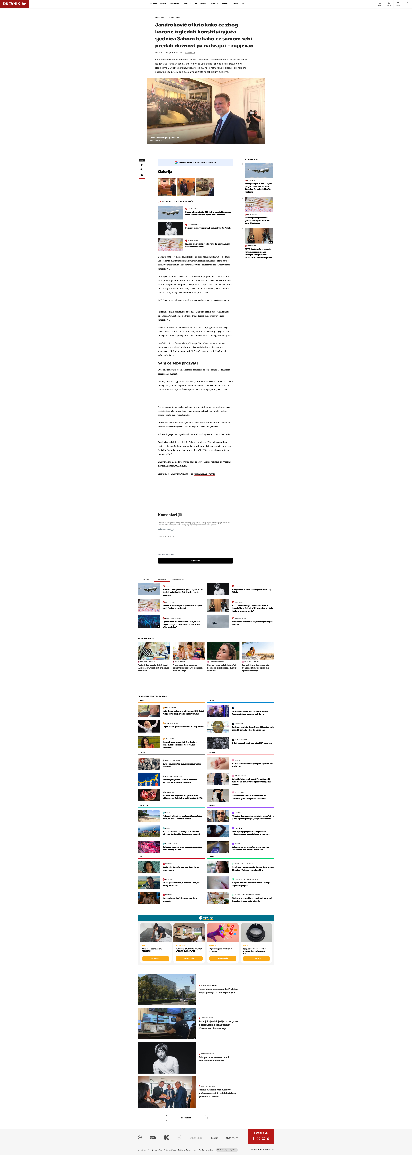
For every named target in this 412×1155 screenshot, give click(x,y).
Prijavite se (195, 561)
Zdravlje (214, 4)
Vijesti (153, 4)
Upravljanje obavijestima (228, 1150)
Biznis (225, 4)
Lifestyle (187, 4)
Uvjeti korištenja (170, 1150)
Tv (243, 4)
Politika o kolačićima (206, 1150)
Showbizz (174, 4)
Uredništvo (142, 1150)
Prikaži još (186, 1118)
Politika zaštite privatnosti (187, 1150)
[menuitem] (407, 4)
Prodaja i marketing (155, 1150)
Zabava (234, 4)
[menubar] (407, 4)
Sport (163, 4)
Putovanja (200, 4)
